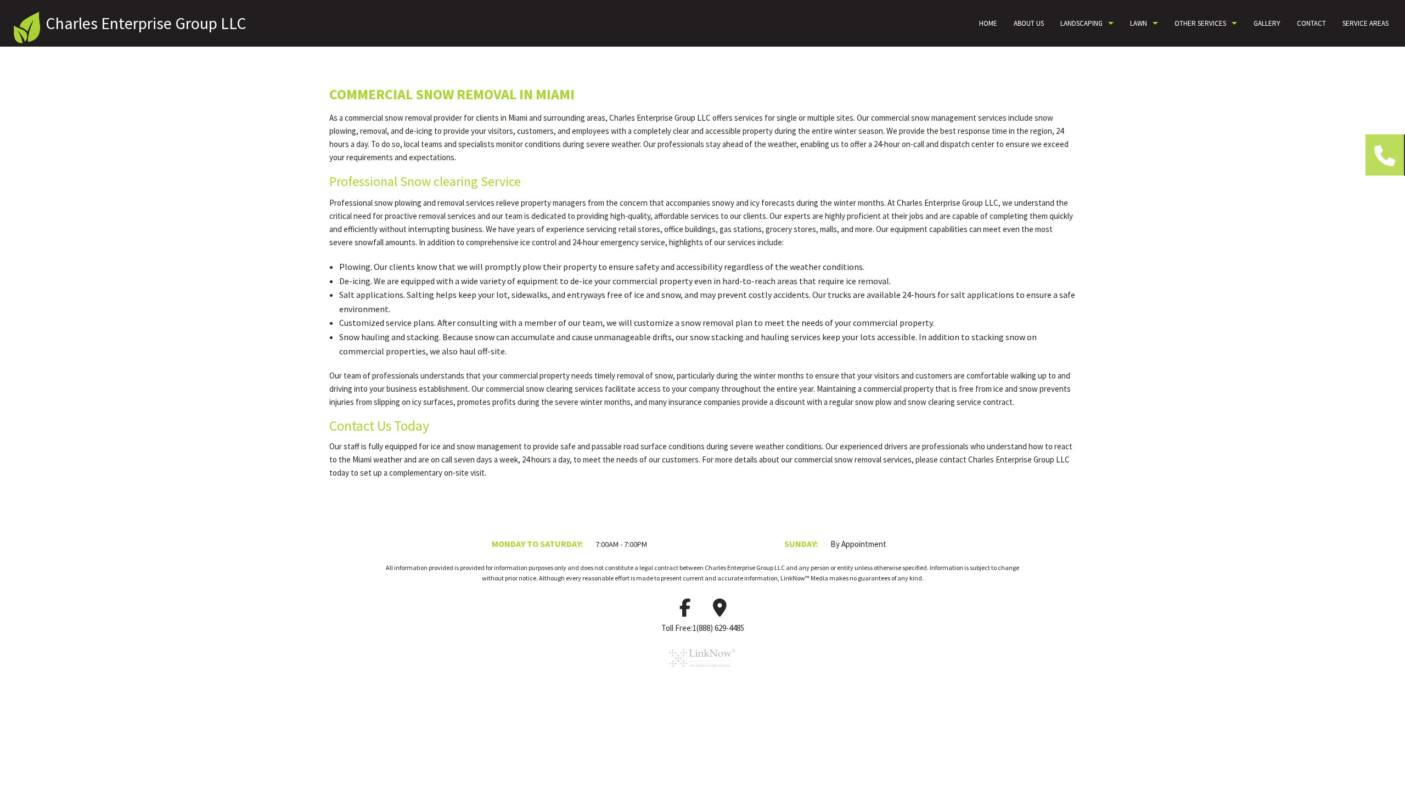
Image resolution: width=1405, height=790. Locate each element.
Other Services (1200, 23)
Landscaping (1081, 23)
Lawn (1138, 23)
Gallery (1267, 23)
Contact (1311, 23)
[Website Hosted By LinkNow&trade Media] (702, 670)
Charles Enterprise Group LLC (146, 23)
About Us (1029, 23)
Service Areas (1365, 23)
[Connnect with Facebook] (685, 611)
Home (988, 23)
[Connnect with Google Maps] (720, 611)
